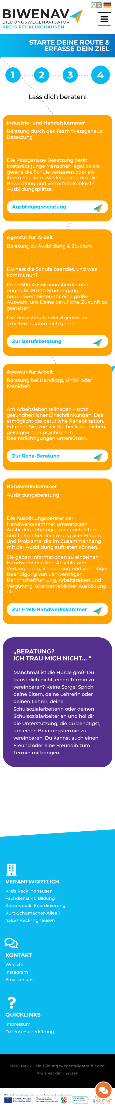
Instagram (16, 972)
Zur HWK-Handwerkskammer (49, 609)
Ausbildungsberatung (39, 207)
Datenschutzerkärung (29, 1031)
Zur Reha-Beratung (36, 456)
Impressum (17, 1024)
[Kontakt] (103, 1090)
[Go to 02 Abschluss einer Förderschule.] (41, 76)
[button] (104, 19)
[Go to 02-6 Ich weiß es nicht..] (70, 76)
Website (14, 964)
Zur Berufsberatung (37, 341)
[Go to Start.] (13, 76)
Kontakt (103, 1100)
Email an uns (19, 979)
